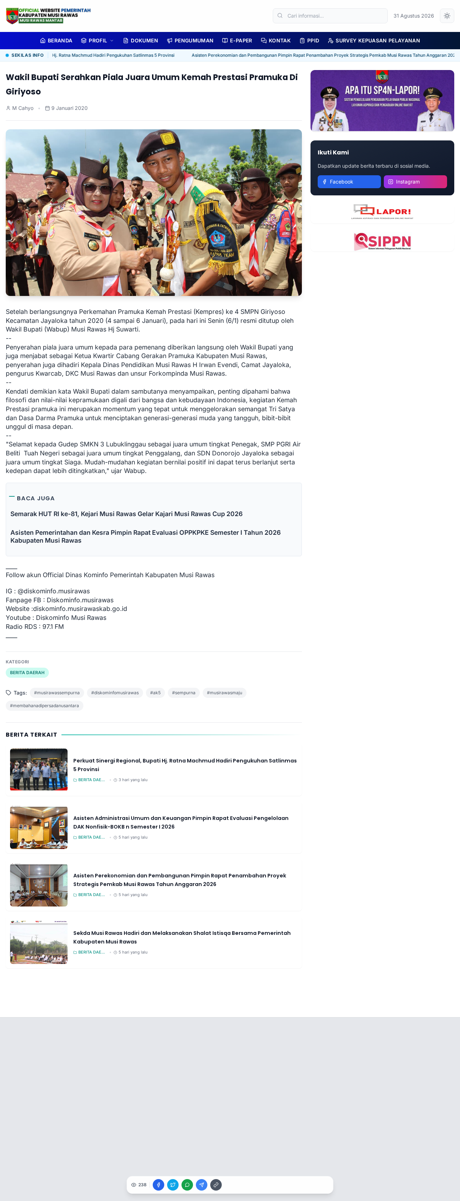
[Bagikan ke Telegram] (201, 1185)
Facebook (341, 181)
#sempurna (184, 692)
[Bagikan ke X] (173, 1185)
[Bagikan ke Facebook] (158, 1185)
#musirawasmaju (224, 692)
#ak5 (155, 692)
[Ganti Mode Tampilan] (447, 16)
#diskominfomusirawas (115, 692)
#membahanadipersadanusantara (44, 705)
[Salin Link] (216, 1185)
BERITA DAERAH (27, 672)
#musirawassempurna (57, 692)
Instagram (408, 181)
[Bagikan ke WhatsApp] (187, 1185)
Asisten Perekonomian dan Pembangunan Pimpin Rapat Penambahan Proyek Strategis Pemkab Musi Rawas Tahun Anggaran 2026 (314, 55)
